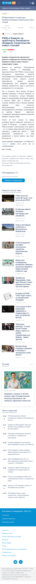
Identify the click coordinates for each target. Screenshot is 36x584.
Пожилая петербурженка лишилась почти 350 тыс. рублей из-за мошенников (19, 436)
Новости (5, 8)
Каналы (5, 540)
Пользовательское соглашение (14, 549)
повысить (6, 144)
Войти (33, 3)
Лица (4, 546)
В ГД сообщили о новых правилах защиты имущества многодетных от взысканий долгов (19, 452)
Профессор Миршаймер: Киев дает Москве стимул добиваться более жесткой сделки (19, 427)
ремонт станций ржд (8, 161)
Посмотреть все (10, 175)
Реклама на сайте (8, 522)
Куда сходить (25, 8)
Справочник (6, 552)
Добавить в (14, 34)
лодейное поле (14, 158)
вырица (8, 156)
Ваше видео (6, 543)
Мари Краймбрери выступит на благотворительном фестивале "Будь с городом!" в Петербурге (21, 461)
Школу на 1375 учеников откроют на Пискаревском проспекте (19, 486)
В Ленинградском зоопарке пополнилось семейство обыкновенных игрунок (20, 418)
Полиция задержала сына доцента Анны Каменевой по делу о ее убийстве (21, 443)
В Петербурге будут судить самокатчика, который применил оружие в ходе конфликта (18, 495)
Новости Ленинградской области (20, 163)
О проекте (5, 515)
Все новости (33, 411)
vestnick (31, 28)
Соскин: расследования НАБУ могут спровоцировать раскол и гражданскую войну (21, 479)
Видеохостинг (7, 533)
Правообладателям (8, 518)
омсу (31, 158)
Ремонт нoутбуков (9, 555)
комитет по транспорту (18, 156)
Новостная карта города (11, 537)
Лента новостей (7, 165)
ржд (17, 161)
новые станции (24, 158)
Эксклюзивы (14, 8)
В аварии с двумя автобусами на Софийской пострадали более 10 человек (19, 470)
